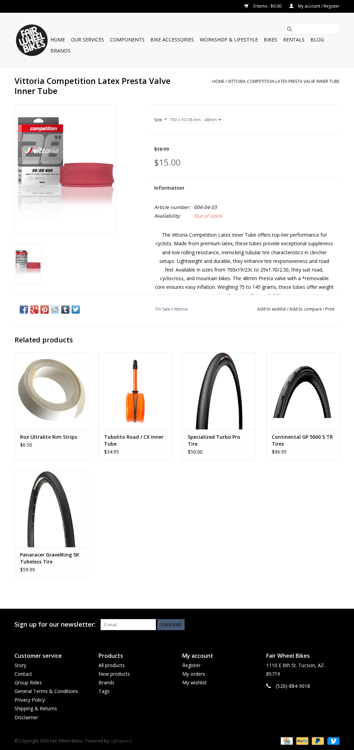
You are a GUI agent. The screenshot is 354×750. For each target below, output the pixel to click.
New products (114, 674)
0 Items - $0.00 (267, 6)
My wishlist (194, 682)
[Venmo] (332, 740)
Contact (23, 674)
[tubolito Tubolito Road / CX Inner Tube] (135, 390)
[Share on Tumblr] (65, 309)
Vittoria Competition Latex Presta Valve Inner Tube (283, 81)
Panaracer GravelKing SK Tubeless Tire (49, 558)
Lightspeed (121, 741)
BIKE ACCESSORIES (172, 39)
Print (329, 309)
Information (169, 187)
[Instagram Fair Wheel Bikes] (333, 624)
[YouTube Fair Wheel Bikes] (321, 624)
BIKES (270, 39)
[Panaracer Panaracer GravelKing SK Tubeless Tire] (51, 508)
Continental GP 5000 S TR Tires (302, 440)
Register (191, 665)
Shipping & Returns (36, 708)
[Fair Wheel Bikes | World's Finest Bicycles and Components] (31, 40)
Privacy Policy (30, 699)
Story (20, 665)
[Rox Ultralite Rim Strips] (51, 390)
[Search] (289, 29)
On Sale (162, 309)
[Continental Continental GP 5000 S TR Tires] (303, 390)
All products (112, 665)
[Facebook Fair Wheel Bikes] (309, 624)
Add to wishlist (272, 309)
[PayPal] (301, 740)
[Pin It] (44, 309)
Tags (104, 691)
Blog (317, 39)
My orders (193, 674)
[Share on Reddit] (55, 309)
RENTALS (294, 39)
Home (57, 39)
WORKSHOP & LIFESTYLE (229, 39)
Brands (60, 50)
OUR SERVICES (87, 39)
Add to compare (306, 309)
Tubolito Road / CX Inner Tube (134, 440)
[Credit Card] (286, 740)
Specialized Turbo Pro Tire (214, 440)
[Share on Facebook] (24, 309)
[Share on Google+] (34, 309)
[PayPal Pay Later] (317, 740)
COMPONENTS (127, 39)
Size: (160, 120)
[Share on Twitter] (76, 309)
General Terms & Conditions (46, 691)
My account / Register (318, 6)
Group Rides (28, 682)
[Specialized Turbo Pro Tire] (219, 390)
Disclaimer (26, 717)
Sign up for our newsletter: (55, 624)
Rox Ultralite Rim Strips (48, 437)
